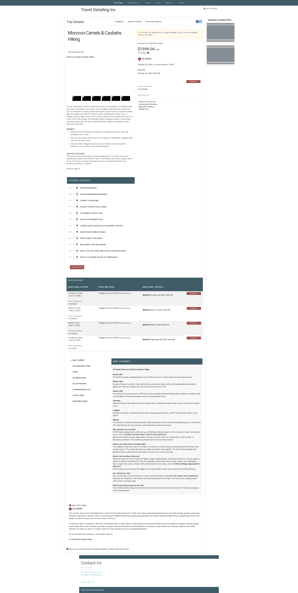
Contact (182, 3)
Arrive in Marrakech (88, 188)
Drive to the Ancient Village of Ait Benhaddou (99, 257)
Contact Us (193, 81)
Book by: (146, 295)
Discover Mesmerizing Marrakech (93, 194)
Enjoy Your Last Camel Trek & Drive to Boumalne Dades (103, 251)
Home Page (118, 3)
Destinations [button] (133, 3)
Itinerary (119, 22)
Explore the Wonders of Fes (91, 219)
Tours (158, 3)
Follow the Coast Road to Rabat (93, 207)
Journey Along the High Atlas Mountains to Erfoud (101, 226)
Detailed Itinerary (76, 267)
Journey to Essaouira (89, 200)
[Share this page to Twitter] (200, 21)
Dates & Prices (135, 22)
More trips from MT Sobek (82, 539)
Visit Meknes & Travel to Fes (91, 213)
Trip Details (75, 22)
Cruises (148, 3)
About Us (169, 3)
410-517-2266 (86, 568)
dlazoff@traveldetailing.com (92, 575)
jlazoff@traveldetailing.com (91, 572)
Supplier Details (154, 22)
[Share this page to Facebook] (197, 21)
